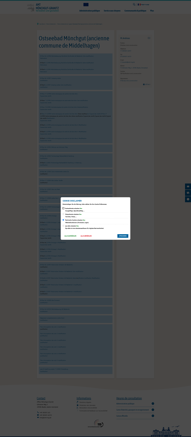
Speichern (123, 236)
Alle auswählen (70, 236)
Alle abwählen (86, 236)
